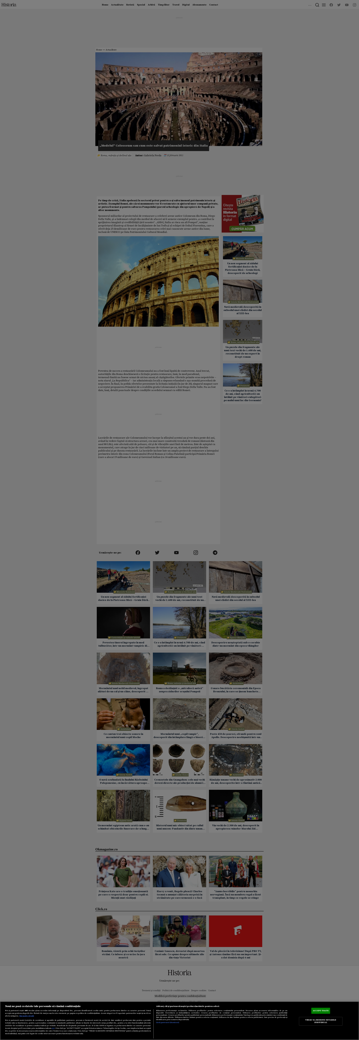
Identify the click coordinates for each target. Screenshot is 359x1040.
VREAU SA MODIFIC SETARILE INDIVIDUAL (320, 1021)
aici (53, 1028)
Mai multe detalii (26, 1016)
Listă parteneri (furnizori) (167, 1022)
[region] (179, 1020)
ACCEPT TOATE (321, 1010)
